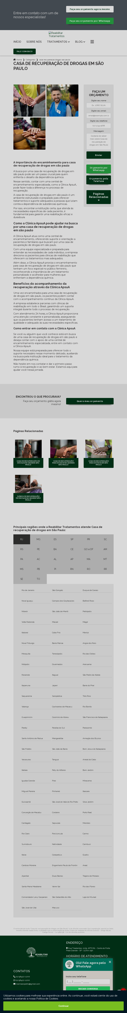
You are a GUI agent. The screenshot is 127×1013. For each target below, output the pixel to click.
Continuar (64, 1006)
